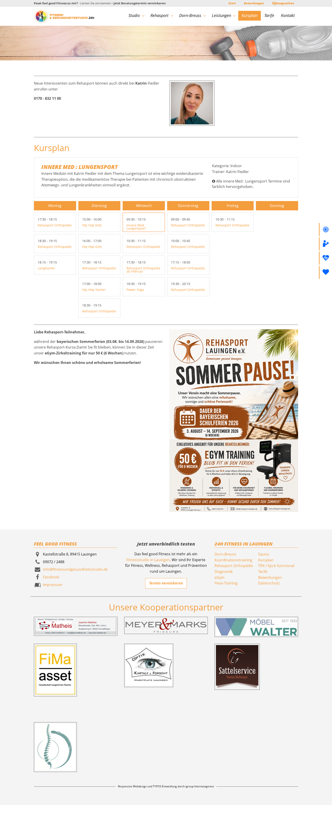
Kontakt (288, 15)
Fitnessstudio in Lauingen (148, 559)
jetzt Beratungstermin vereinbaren (140, 3)
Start (232, 3)
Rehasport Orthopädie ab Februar (143, 269)
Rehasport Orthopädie (55, 225)
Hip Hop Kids (92, 225)
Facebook (51, 576)
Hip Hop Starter (94, 289)
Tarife (269, 15)
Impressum (52, 584)
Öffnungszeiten (283, 3)
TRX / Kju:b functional (276, 565)
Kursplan (249, 15)
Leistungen (221, 15)
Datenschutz (269, 583)
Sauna (263, 554)
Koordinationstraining (233, 560)
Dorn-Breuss (190, 15)
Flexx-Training (226, 583)
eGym (219, 577)
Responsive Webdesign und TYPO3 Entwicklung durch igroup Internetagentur (166, 786)
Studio (134, 15)
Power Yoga (135, 289)
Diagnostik (224, 571)
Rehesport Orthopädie (188, 246)
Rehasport (159, 15)
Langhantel (46, 268)
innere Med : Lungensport (136, 226)
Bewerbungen (254, 3)
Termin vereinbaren (166, 583)
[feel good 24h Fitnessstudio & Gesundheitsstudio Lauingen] (64, 15)
